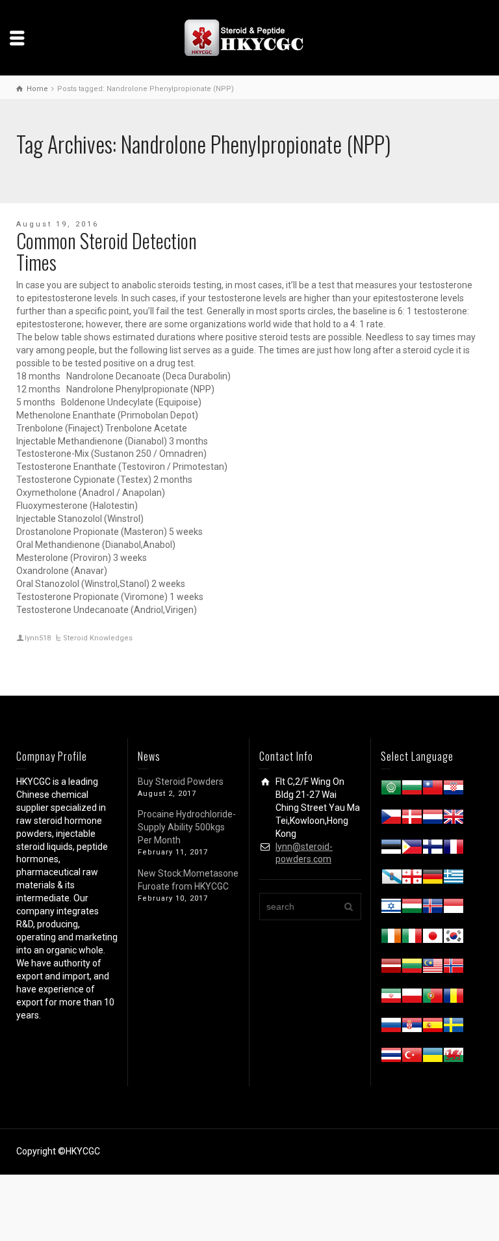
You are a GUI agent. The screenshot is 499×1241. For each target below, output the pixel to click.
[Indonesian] (453, 908)
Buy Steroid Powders (181, 781)
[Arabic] (391, 790)
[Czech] (391, 819)
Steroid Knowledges (98, 638)
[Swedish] (453, 1028)
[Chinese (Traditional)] (432, 790)
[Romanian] (453, 998)
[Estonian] (391, 849)
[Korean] (453, 938)
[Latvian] (391, 968)
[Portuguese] (432, 998)
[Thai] (391, 1057)
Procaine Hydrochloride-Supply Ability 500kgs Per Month (187, 827)
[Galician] (391, 879)
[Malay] (432, 968)
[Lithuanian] (412, 968)
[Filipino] (412, 849)
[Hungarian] (412, 908)
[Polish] (412, 998)
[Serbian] (412, 1028)
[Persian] (391, 998)
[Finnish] (432, 849)
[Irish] (391, 938)
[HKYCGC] (249, 37)
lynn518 (38, 638)
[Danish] (412, 819)
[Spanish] (432, 1028)
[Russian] (391, 1028)
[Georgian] (412, 879)
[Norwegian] (453, 968)
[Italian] (412, 938)
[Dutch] (432, 819)
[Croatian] (453, 790)
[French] (453, 849)
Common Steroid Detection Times (106, 251)
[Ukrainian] (432, 1057)
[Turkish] (412, 1057)
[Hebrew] (391, 908)
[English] (453, 819)
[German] (432, 879)
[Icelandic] (432, 908)
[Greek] (453, 879)
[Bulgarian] (412, 790)
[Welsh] (453, 1057)
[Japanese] (432, 938)
